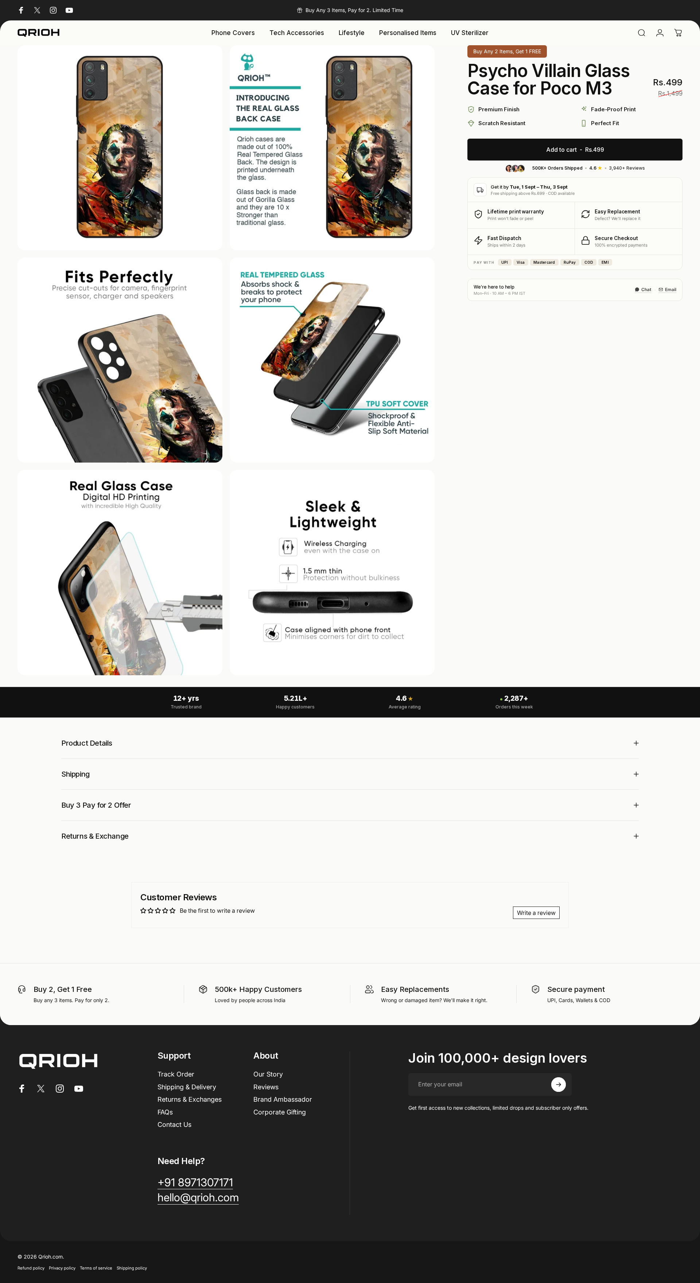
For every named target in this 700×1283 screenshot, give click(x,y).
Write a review (536, 912)
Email (670, 289)
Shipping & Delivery (187, 1087)
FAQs (165, 1112)
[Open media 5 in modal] (120, 572)
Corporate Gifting (279, 1112)
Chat (646, 289)
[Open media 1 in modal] (120, 147)
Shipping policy (132, 1268)
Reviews (266, 1087)
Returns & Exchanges (190, 1099)
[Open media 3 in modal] (120, 360)
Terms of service (96, 1268)
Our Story (268, 1074)
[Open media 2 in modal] (332, 147)
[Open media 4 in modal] (332, 360)
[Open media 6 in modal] (332, 572)
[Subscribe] (558, 1084)
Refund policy (31, 1268)
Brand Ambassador (282, 1099)
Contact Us (174, 1124)
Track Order (176, 1074)
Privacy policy (62, 1268)
